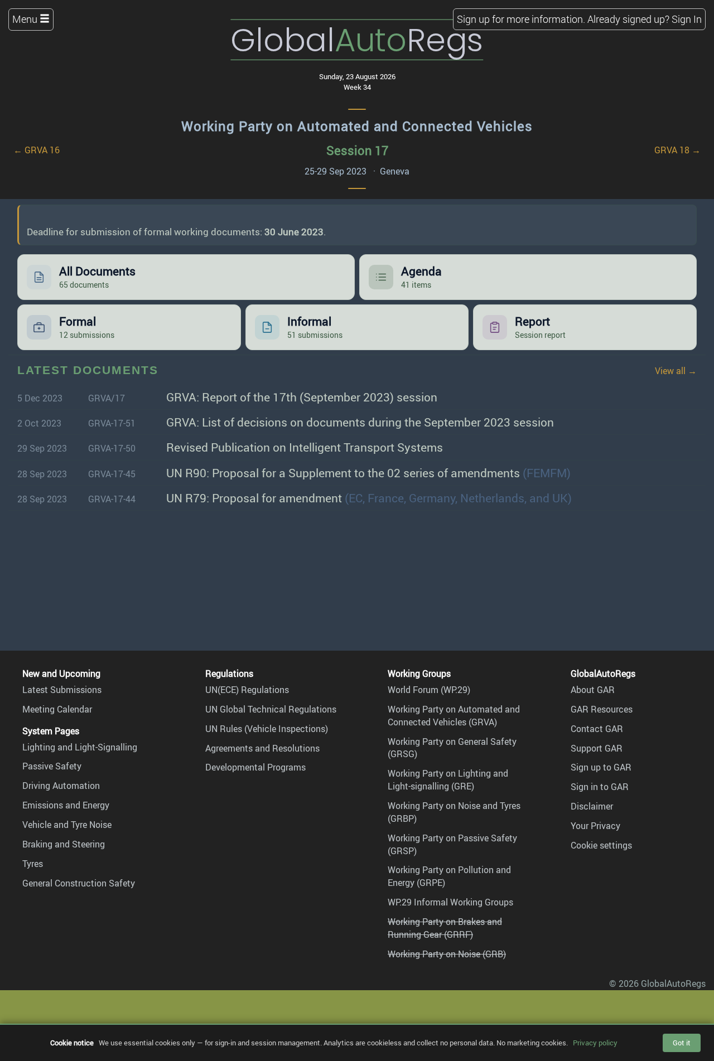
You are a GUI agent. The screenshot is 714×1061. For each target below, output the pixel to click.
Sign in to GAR (600, 787)
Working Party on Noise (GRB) (447, 954)
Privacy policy (595, 1043)
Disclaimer (592, 806)
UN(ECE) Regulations (247, 690)
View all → (676, 371)
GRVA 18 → (677, 150)
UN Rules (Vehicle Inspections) (266, 729)
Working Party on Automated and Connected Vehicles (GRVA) (454, 715)
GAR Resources (602, 709)
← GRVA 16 (36, 150)
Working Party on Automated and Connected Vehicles (357, 126)
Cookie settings (601, 845)
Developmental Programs (255, 767)
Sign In (687, 19)
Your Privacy (595, 826)
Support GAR (597, 748)
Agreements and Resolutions (262, 748)
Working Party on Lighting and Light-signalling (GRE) (448, 779)
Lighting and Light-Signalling (79, 747)
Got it (682, 1043)
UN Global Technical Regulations (270, 709)
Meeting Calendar (57, 709)
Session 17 (357, 150)
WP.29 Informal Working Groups (450, 902)
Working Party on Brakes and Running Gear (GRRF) (445, 928)
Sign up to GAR (601, 767)
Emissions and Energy (65, 805)
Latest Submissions (62, 690)
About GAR (593, 690)
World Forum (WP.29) (429, 690)
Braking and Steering (63, 844)
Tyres (32, 863)
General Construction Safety (78, 883)
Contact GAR (597, 729)
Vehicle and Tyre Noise (67, 824)
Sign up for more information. (521, 19)
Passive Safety (51, 766)
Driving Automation (61, 785)
